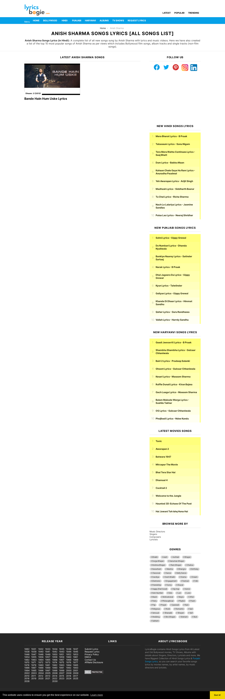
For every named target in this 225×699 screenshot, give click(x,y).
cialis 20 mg (6, 631)
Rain (187, 605)
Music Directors (157, 531)
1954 (27, 657)
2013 (47, 675)
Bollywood (50, 20)
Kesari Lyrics (173, 376)
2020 (40, 678)
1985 (75, 665)
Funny (169, 585)
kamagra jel (54, 631)
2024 (68, 678)
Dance (168, 573)
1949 (47, 654)
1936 (68, 649)
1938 (27, 651)
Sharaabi (168, 613)
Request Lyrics (137, 20)
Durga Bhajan (158, 561)
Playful (182, 601)
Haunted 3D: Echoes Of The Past (174, 503)
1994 (27, 670)
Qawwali (175, 605)
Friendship (156, 585)
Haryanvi (90, 20)
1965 (47, 659)
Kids (170, 593)
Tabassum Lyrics (173, 144)
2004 (41, 673)
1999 (61, 670)
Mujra (181, 597)
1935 (61, 649)
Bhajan (188, 557)
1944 (68, 651)
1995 (33, 670)
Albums (104, 20)
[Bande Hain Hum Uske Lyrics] (52, 79)
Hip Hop (176, 589)
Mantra (170, 569)
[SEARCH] (199, 20)
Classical (156, 573)
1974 (54, 662)
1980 (40, 665)
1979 (33, 665)
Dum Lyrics (170, 162)
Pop (153, 605)
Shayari (181, 613)
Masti (154, 597)
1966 (54, 659)
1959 (61, 657)
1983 (61, 665)
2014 (54, 675)
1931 (33, 649)
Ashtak (176, 557)
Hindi (65, 20)
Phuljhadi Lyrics (172, 418)
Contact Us (90, 659)
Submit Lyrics (91, 649)
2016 (68, 675)
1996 (40, 670)
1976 (68, 662)
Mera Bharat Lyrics (171, 136)
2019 (33, 678)
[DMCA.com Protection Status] (94, 673)
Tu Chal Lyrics (172, 196)
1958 (54, 657)
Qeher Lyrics (172, 312)
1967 (61, 659)
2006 (55, 673)
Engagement (171, 581)
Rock (168, 609)
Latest (167, 12)
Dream (194, 577)
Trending (193, 12)
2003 (34, 673)
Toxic (159, 441)
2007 (61, 673)
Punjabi (76, 20)
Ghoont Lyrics (175, 368)
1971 (33, 662)
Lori (179, 593)
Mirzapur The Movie (167, 464)
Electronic (156, 581)
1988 (40, 667)
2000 (68, 670)
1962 (26, 659)
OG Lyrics (173, 410)
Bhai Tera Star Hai (165, 472)
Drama (183, 577)
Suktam (155, 621)
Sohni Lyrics (171, 237)
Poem (192, 601)
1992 (68, 667)
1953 (75, 654)
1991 (61, 667)
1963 (33, 659)
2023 (61, 678)
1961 (75, 657)
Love (188, 593)
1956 (40, 657)
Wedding (156, 617)
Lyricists (154, 539)
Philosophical (167, 601)
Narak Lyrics (168, 267)
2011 (33, 675)
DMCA (88, 657)
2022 (54, 678)
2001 (75, 670)
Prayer (163, 605)
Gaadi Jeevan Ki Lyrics (173, 342)
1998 (54, 670)
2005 (48, 673)
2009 (75, 673)
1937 (75, 649)
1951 (61, 654)
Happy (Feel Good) (159, 589)
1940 (40, 651)
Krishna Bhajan (158, 565)
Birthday (194, 569)
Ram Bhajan (176, 565)
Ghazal (180, 585)
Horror (187, 589)
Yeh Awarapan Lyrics (174, 181)
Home (36, 20)
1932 (40, 649)
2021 (47, 678)
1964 (40, 659)
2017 (75, 675)
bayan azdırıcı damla (28, 631)
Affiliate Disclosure (94, 662)
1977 (75, 662)
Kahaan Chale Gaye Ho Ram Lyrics (175, 172)
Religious (156, 609)
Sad (191, 609)
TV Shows (118, 20)
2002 (27, 673)
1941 (47, 651)
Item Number (157, 593)
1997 (47, 670)
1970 (26, 662)
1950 (54, 654)
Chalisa (190, 565)
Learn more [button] (96, 695)
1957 (47, 657)
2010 (26, 675)
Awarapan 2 (162, 448)
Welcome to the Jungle (168, 495)
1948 (40, 654)
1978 (26, 665)
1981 (47, 665)
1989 (47, 667)
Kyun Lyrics (169, 285)
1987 (33, 667)
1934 (54, 649)
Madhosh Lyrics (175, 189)
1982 (54, 665)
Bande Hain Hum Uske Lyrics (45, 98)
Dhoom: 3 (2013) (33, 93)
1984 (68, 665)
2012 (40, 675)
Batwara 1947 (163, 456)
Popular (179, 12)
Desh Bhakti (170, 577)
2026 (27, 681)
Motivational (168, 597)
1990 (54, 667)
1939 (33, 651)
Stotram (184, 617)
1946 (27, 654)
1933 (47, 649)
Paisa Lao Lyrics (174, 215)
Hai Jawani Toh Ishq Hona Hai (172, 511)
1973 (47, 662)
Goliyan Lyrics (172, 293)
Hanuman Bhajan (176, 561)
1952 (68, 654)
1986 (27, 667)
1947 (33, 654)
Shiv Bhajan (170, 617)
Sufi (191, 613)
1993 (75, 667)
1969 (75, 659)
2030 (55, 681)
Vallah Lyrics (172, 319)
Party (154, 601)
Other (191, 597)
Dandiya (155, 577)
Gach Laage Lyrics (176, 392)
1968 (68, 659)
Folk (196, 581)
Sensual (155, 613)
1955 (33, 657)
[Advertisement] (175, 98)
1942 (54, 651)
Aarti (165, 557)
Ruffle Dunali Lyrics (174, 384)
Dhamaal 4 (162, 480)
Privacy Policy (92, 654)
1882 (26, 649)
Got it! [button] (217, 695)
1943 (61, 651)
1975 (61, 662)
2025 (75, 678)
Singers (153, 534)
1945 (75, 651)
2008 (68, 673)
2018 (26, 678)
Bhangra (182, 569)
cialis (15, 631)
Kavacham (156, 569)
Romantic (180, 609)
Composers (155, 537)
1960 (68, 657)
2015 (61, 675)
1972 (40, 662)
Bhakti (155, 557)
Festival (185, 581)
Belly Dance (181, 573)
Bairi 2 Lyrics (173, 361)
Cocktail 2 (161, 488)
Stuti (195, 617)
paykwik (43, 631)
